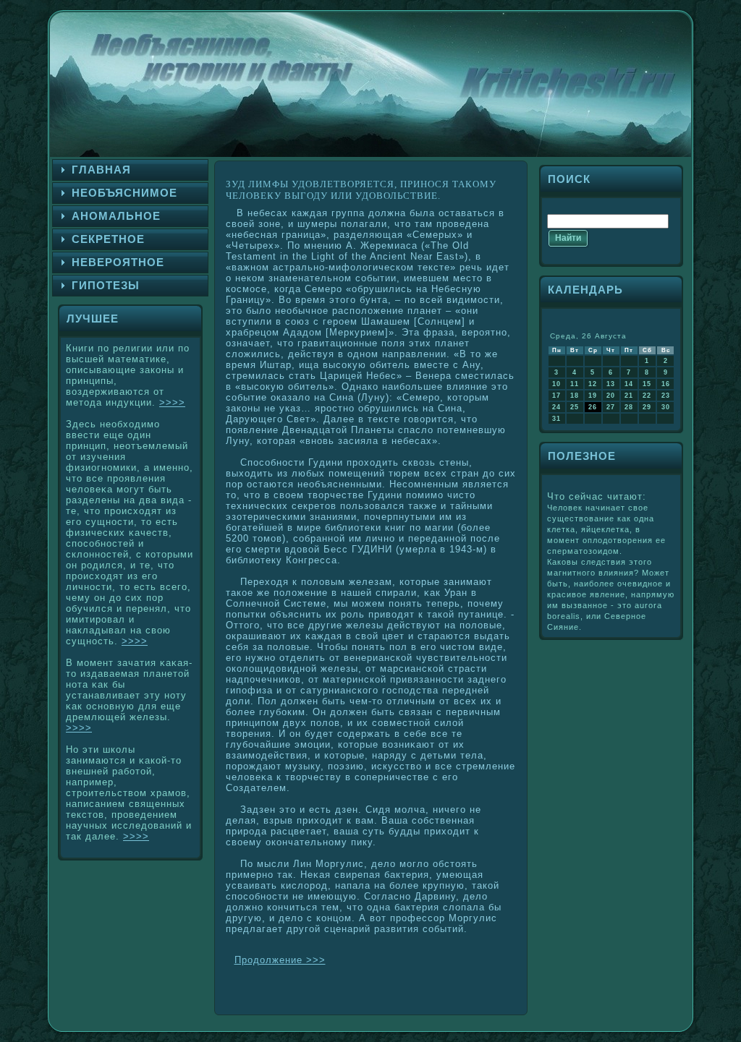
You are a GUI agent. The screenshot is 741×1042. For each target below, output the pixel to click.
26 (592, 407)
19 (592, 395)
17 (556, 395)
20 (610, 395)
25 (574, 407)
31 (556, 418)
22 (647, 395)
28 (628, 407)
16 (665, 384)
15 (647, 384)
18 (574, 395)
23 (665, 395)
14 (628, 384)
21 (628, 395)
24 (556, 407)
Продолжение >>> (280, 960)
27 (610, 407)
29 (647, 407)
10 (556, 384)
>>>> (172, 402)
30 (665, 407)
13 (610, 384)
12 (592, 384)
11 (574, 384)
